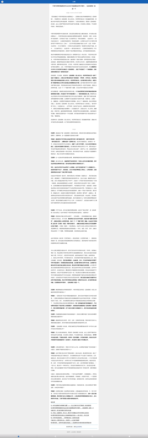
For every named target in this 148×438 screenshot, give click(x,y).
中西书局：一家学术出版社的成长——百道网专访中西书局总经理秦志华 (71, 422)
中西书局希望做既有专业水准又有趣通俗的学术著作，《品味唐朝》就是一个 (72, 408)
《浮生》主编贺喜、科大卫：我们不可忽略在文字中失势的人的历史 (70, 413)
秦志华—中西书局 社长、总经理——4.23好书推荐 (65, 420)
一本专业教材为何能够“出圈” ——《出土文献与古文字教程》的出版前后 (71, 405)
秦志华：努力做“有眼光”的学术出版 (61, 410)
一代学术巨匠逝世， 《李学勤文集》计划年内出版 (65, 417)
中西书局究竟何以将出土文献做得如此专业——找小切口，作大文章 (70, 415)
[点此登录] (79, 426)
